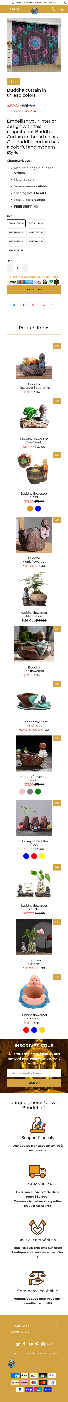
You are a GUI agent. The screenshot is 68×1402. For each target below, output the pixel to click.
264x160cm (35, 232)
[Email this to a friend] (53, 305)
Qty (9, 260)
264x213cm (16, 250)
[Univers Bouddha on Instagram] (43, 1344)
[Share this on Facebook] (24, 305)
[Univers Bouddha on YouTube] (30, 1344)
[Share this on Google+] (43, 305)
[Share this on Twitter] (14, 305)
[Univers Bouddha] (34, 9)
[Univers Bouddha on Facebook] (24, 1344)
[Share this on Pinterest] (34, 305)
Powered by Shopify (47, 1353)
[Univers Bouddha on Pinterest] (37, 1344)
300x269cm (16, 223)
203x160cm (16, 232)
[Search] (54, 9)
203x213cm (36, 223)
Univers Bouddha (27, 1353)
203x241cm (16, 241)
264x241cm (35, 241)
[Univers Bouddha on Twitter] (18, 1344)
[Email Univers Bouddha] (49, 1344)
